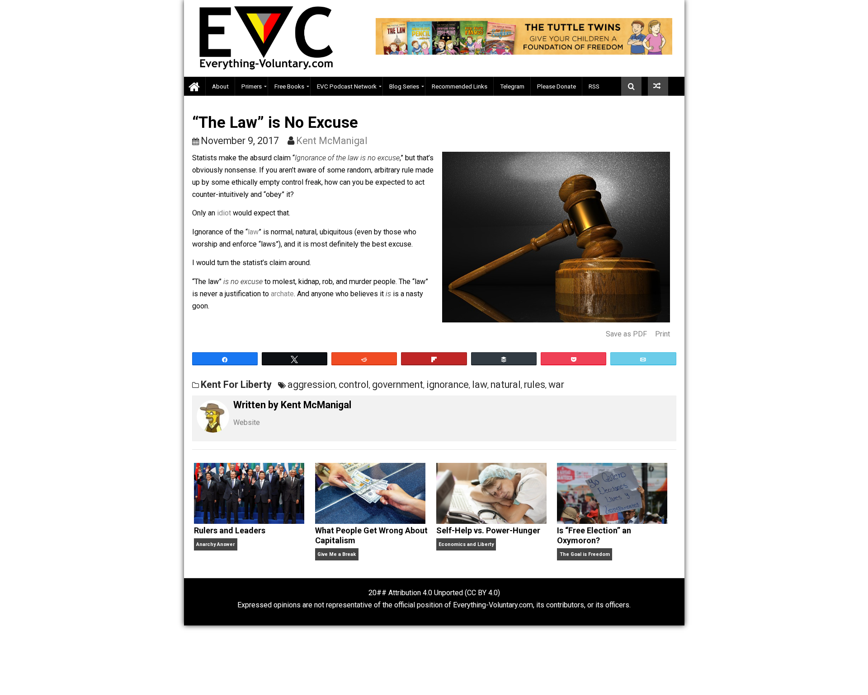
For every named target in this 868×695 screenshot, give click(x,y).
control (354, 384)
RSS (594, 86)
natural (506, 384)
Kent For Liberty (236, 384)
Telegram (512, 86)
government (397, 384)
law (253, 232)
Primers (251, 86)
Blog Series (404, 86)
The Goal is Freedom (585, 554)
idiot (224, 213)
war (556, 384)
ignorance (447, 384)
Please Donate (556, 86)
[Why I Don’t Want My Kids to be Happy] (658, 86)
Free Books (289, 86)
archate (282, 293)
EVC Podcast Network (347, 86)
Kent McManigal (332, 140)
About (220, 86)
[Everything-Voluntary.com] (195, 86)
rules (534, 384)
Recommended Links (459, 86)
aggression (311, 384)
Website (246, 422)
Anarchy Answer (215, 544)
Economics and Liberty (466, 544)
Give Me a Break (336, 554)
